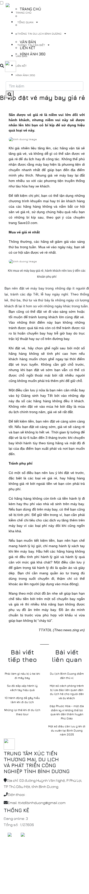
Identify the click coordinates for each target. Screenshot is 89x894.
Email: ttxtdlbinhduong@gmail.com (37, 803)
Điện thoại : (17, 794)
